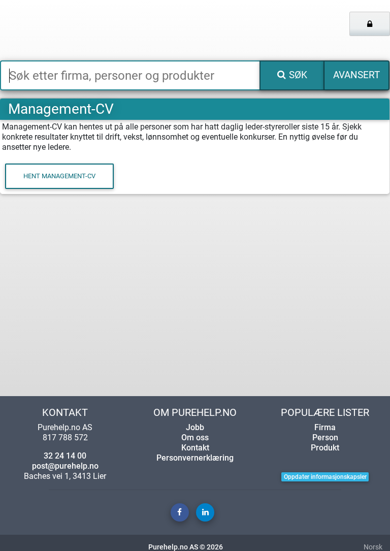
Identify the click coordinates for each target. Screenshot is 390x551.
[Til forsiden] (81, 30)
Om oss (195, 437)
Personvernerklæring (195, 458)
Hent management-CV (59, 176)
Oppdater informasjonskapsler (325, 476)
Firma (325, 427)
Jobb (195, 427)
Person (325, 437)
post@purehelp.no (65, 466)
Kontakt (195, 447)
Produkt (325, 447)
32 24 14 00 (65, 456)
